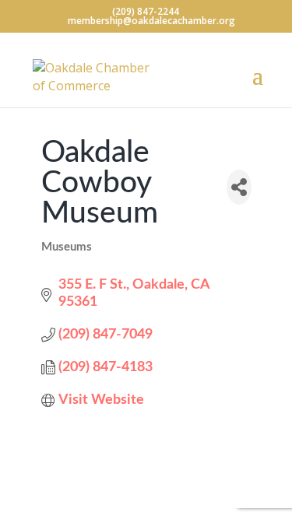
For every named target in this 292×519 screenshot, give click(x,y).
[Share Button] (239, 187)
